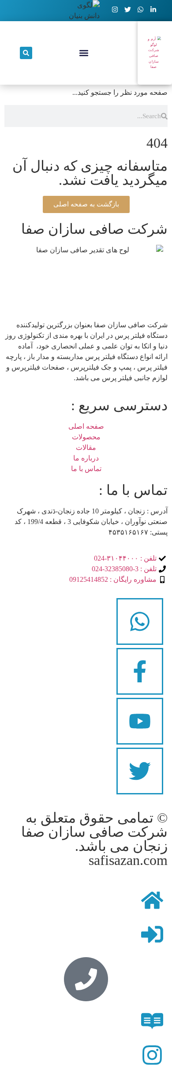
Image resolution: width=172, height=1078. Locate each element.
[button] (83, 53)
